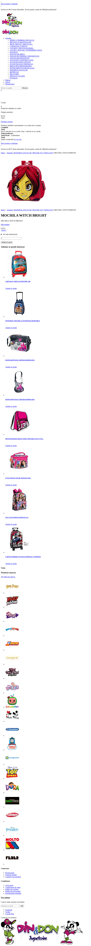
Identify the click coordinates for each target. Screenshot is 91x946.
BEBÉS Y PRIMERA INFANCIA (22, 40)
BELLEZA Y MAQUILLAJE (20, 42)
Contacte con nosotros (13, 877)
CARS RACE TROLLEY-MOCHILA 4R (17, 281)
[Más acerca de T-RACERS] (12, 650)
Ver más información (10, 234)
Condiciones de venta (12, 887)
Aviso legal (9, 885)
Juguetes (8, 38)
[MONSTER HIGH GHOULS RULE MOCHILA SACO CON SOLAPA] (19, 434)
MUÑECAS (14, 72)
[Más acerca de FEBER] (12, 864)
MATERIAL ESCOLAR (19, 70)
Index (3, 153)
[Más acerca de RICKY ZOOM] (12, 607)
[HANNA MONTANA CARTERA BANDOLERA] (19, 356)
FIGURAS (14, 52)
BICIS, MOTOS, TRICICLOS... (21, 44)
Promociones (9, 84)
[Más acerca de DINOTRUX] (12, 807)
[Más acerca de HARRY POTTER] (12, 593)
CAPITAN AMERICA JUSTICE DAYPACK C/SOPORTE (23, 557)
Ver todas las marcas (8, 577)
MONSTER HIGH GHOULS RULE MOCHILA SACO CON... (24, 439)
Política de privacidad (12, 891)
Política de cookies (11, 889)
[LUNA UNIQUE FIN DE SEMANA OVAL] (19, 474)
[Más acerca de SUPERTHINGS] (12, 636)
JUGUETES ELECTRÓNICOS (21, 64)
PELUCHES (14, 74)
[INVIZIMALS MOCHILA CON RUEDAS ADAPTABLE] (19, 316)
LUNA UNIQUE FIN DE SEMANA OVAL (18, 478)
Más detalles (5, 225)
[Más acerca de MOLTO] (12, 850)
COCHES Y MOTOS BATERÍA (21, 48)
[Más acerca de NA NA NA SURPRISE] (12, 678)
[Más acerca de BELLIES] (12, 693)
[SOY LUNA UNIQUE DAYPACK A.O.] (19, 513)
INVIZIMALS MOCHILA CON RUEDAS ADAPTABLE (22, 321)
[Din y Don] (12, 27)
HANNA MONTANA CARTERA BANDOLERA (20, 360)
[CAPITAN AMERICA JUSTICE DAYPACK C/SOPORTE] (19, 552)
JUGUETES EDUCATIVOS (20, 62)
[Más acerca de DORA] (12, 793)
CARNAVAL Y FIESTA (18, 46)
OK (22, 906)
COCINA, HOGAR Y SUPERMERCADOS (26, 50)
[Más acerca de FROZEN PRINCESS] (12, 835)
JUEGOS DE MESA (17, 54)
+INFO (3, 230)
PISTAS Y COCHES (17, 76)
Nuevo (7, 82)
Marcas (7, 80)
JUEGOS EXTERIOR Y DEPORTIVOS (24, 56)
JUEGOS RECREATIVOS (19, 58)
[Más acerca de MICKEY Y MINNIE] (12, 721)
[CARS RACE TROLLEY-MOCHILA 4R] (19, 277)
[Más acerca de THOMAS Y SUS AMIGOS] (12, 750)
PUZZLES (14, 78)
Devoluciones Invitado (13, 893)
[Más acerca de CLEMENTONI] (12, 736)
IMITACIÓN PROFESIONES (21, 66)
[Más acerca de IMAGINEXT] (12, 764)
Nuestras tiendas (11, 875)
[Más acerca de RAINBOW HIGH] (12, 664)
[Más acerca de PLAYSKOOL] (12, 821)
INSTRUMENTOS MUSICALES (22, 68)
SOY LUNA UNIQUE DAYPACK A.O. (17, 517)
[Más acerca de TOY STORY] (12, 778)
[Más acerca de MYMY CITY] (12, 621)
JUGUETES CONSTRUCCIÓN (21, 60)
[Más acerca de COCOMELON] (12, 707)
